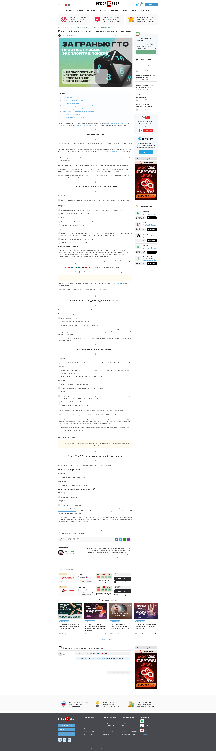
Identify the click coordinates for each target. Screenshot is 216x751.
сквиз (60, 569)
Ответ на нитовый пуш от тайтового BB (77, 117)
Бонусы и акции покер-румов (129, 731)
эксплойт (70, 569)
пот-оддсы (117, 283)
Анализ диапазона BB (72, 103)
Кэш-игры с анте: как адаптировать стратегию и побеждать (144, 106)
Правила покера (88, 725)
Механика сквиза (68, 97)
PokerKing (81, 587)
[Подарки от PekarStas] (137, 4)
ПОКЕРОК (146, 234)
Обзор (118, 582)
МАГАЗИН (125, 10)
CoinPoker (146, 223)
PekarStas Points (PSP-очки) (110, 725)
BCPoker (145, 245)
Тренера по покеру (89, 731)
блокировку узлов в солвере (67, 511)
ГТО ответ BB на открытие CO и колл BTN (75, 100)
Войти (150, 4)
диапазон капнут (112, 151)
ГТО (65, 569)
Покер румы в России (127, 723)
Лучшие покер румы (127, 720)
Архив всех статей (107, 639)
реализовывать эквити (83, 530)
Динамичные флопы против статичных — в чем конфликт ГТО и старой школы (69, 626)
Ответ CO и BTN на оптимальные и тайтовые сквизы (79, 111)
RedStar (80, 574)
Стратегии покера (68, 27)
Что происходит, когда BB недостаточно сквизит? (78, 106)
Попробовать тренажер (146, 52)
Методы (129, 582)
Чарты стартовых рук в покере (111, 728)
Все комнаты (144, 734)
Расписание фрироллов (109, 734)
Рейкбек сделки (107, 720)
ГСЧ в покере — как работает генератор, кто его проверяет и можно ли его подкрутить (145, 66)
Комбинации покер (89, 723)
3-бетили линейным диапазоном (115, 123)
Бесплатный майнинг (108, 731)
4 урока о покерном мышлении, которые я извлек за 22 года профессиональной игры (145, 85)
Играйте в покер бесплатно (129, 728)
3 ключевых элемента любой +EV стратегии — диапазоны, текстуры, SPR (145, 626)
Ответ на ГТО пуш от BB (73, 114)
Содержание (64, 94)
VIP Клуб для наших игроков (110, 723)
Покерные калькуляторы (128, 734)
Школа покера (87, 728)
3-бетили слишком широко (85, 125)
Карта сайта (142, 748)
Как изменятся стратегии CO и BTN (73, 109)
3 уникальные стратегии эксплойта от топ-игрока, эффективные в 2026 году (119, 626)
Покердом (146, 211)
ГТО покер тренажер (127, 725)
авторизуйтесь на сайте (99, 658)
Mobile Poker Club (148, 257)
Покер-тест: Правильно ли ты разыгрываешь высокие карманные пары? (144, 95)
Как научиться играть (89, 720)
